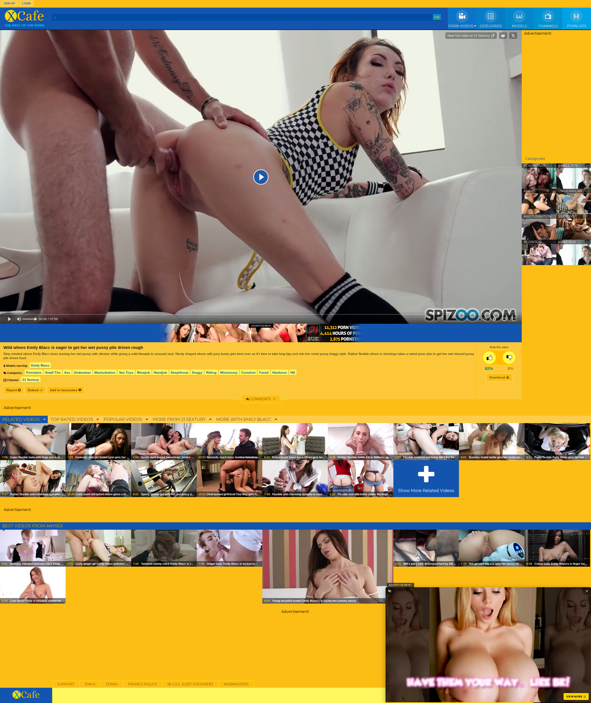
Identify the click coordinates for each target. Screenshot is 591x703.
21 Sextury (30, 380)
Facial (264, 372)
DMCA (90, 684)
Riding (211, 372)
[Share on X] (513, 35)
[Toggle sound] (390, 591)
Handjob (160, 372)
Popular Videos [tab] (123, 419)
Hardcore (279, 372)
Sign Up (9, 3)
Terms (112, 684)
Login (26, 3)
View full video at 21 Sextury (469, 35)
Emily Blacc (40, 365)
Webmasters (236, 684)
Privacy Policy (142, 684)
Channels (548, 26)
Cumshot (248, 372)
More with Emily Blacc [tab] (244, 419)
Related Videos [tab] (21, 419)
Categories (491, 26)
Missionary (229, 372)
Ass (67, 372)
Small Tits (52, 372)
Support (65, 684)
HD (292, 372)
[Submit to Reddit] (503, 35)
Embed (33, 390)
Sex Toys (126, 372)
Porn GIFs (576, 26)
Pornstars (33, 372)
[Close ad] (587, 591)
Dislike (509, 357)
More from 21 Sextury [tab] (180, 419)
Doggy (197, 372)
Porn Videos (461, 26)
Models (519, 26)
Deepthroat (179, 372)
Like (489, 357)
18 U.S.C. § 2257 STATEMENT (190, 684)
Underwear (82, 372)
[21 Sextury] (261, 333)
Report (12, 390)
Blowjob (143, 372)
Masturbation (104, 372)
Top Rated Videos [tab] (72, 419)
